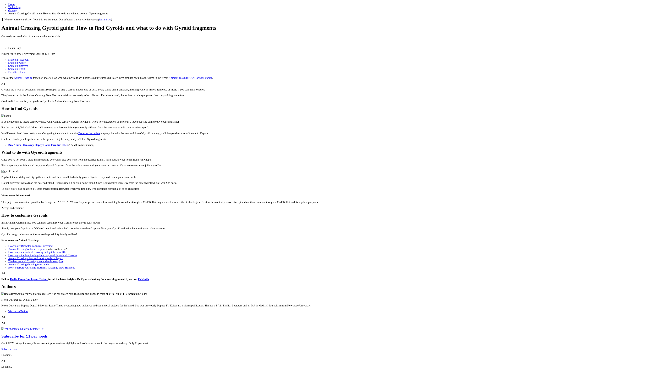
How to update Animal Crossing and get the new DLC (38, 252)
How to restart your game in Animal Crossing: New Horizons (41, 267)
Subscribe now (9, 349)
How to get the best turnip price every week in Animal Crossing (42, 255)
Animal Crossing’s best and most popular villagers (35, 258)
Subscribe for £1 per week (24, 336)
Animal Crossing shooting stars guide (28, 264)
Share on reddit (16, 68)
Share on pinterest (18, 65)
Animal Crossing (23, 77)
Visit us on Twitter (18, 311)
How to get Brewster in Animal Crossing (30, 245)
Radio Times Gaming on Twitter (29, 279)
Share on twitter (16, 62)
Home (11, 4)
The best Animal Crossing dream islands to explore (35, 261)
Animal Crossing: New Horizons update (190, 77)
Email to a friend (17, 72)
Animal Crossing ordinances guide (27, 249)
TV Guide (143, 279)
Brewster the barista (89, 133)
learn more (105, 19)
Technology (14, 7)
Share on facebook (18, 59)
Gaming (12, 10)
